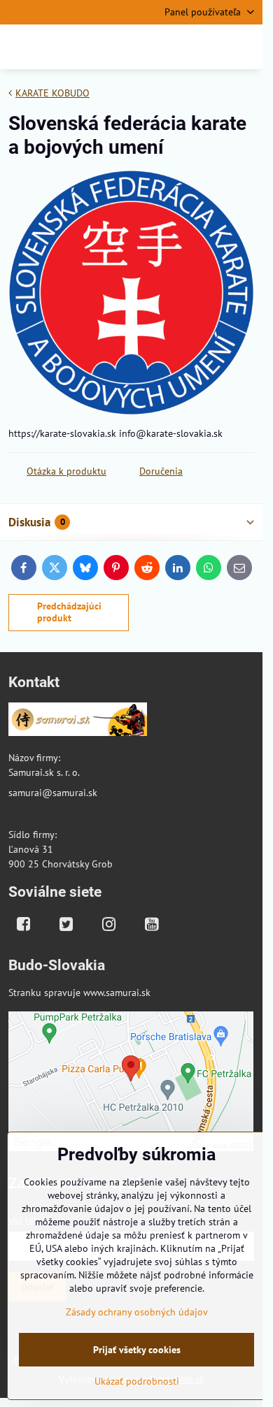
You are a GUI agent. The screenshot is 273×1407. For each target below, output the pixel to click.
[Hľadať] (178, 47)
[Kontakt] (77, 721)
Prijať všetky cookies (137, 1349)
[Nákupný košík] (212, 47)
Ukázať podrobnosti (136, 1381)
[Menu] (245, 47)
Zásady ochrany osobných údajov (137, 1312)
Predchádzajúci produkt (69, 612)
